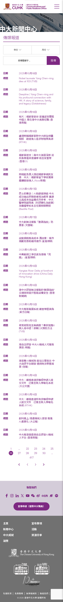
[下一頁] (35, 464)
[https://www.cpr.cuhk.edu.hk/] (36, 7)
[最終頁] (44, 464)
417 (32, 457)
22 (27, 448)
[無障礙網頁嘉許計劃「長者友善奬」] (42, 568)
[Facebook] (6, 495)
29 (35, 453)
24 (43, 448)
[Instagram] (12, 495)
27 (19, 453)
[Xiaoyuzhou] (51, 495)
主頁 (5, 523)
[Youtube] (27, 495)
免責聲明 (19, 593)
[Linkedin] (17, 495)
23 (35, 448)
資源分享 (36, 535)
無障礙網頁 (31, 593)
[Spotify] (56, 495)
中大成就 (8, 535)
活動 (34, 529)
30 (44, 453)
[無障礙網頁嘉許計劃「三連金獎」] (21, 568)
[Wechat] (33, 495)
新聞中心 (8, 529)
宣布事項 (36, 523)
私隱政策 (7, 593)
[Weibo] (38, 495)
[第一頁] (19, 464)
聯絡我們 (44, 593)
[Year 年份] (17, 53)
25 (52, 448)
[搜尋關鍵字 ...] (25, 60)
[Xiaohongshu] (45, 496)
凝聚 (5, 541)
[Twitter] (22, 495)
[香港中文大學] (14, 7)
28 (27, 453)
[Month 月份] (46, 53)
